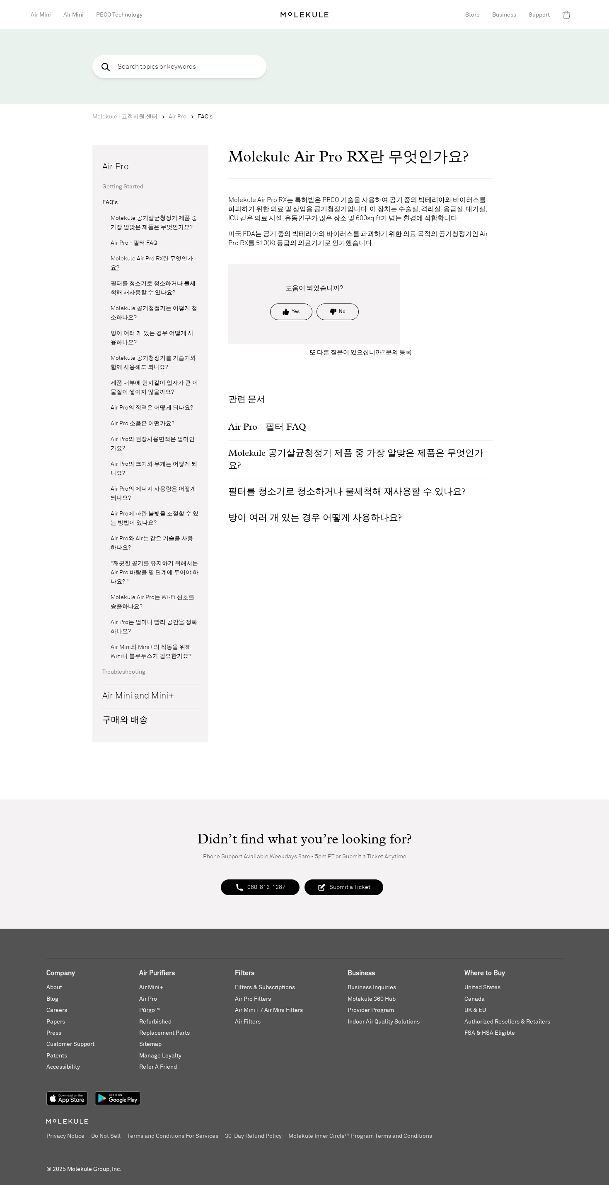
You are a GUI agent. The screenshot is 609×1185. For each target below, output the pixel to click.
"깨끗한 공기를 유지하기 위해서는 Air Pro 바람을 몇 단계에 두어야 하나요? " (154, 573)
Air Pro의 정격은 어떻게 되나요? (152, 408)
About (54, 987)
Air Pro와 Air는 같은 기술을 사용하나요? (152, 543)
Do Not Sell (106, 1136)
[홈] (304, 14)
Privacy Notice (65, 1136)
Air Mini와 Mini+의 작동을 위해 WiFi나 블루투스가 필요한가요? (151, 651)
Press (53, 1033)
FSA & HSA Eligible (489, 1033)
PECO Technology (119, 15)
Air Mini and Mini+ (138, 696)
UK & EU (475, 1010)
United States (482, 987)
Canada (474, 999)
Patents (56, 1056)
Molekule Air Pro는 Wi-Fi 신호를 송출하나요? (152, 602)
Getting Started (122, 187)
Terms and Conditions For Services (172, 1136)
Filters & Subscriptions (265, 987)
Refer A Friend (158, 1067)
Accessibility (63, 1067)
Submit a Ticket (349, 887)
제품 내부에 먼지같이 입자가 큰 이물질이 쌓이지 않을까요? (154, 387)
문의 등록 (399, 352)
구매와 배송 (125, 720)
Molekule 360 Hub (372, 999)
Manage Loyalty (160, 1056)
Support (539, 15)
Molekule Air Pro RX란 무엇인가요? (152, 263)
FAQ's (205, 117)
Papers (55, 1022)
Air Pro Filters (253, 999)
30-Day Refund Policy (253, 1136)
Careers (56, 1010)
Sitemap (150, 1044)
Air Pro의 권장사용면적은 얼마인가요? (153, 443)
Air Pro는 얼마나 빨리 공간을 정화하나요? (154, 626)
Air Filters (248, 1022)
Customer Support (70, 1044)
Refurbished (155, 1022)
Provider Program (371, 1010)
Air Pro (177, 117)
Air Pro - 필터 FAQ (134, 243)
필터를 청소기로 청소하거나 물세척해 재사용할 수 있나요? (153, 288)
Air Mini (41, 15)
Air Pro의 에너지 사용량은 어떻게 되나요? (153, 493)
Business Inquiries (372, 987)
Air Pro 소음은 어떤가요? (142, 423)
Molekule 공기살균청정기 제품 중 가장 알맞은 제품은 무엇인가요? (154, 222)
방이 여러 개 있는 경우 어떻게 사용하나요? (152, 337)
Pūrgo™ (149, 1010)
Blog (52, 999)
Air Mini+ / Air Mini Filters (269, 1010)
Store (472, 15)
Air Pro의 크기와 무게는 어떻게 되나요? (154, 468)
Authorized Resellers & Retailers (507, 1022)
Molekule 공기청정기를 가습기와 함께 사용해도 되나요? (153, 362)
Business (504, 15)
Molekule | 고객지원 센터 (124, 117)
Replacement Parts (164, 1033)
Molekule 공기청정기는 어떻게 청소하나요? (154, 313)
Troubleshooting (123, 672)
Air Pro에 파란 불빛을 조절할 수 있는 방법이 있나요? (154, 518)
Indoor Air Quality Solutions (384, 1022)
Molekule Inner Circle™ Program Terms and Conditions (360, 1136)
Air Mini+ (151, 987)
